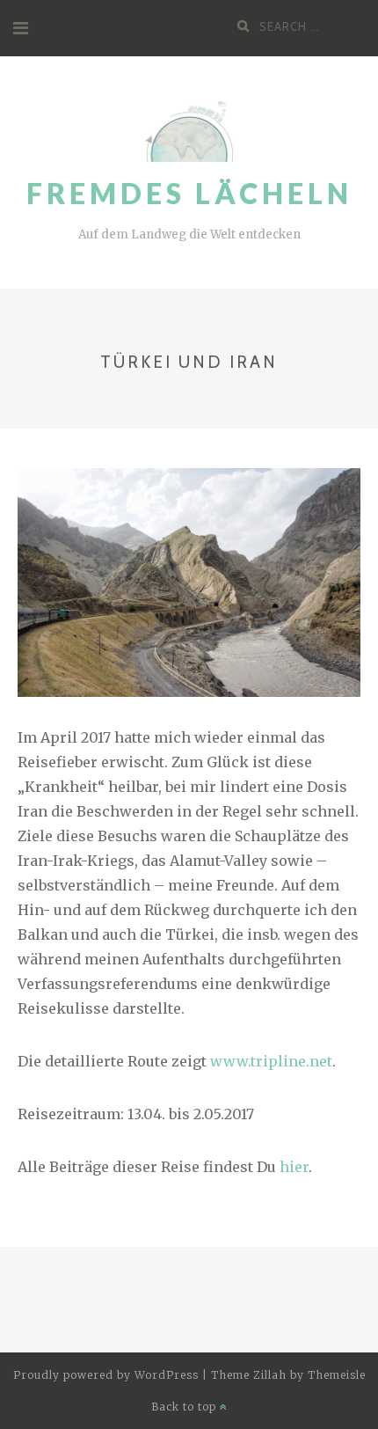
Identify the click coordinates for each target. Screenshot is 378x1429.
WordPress (166, 1374)
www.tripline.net (271, 1061)
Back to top (185, 1406)
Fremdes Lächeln (189, 193)
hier (294, 1167)
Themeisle (337, 1374)
